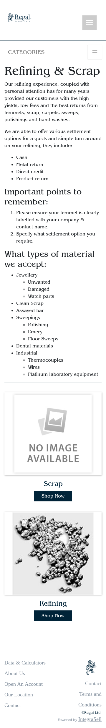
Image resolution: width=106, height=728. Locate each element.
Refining (53, 603)
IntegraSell (90, 719)
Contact (12, 705)
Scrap (53, 484)
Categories (26, 52)
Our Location (18, 695)
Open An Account (23, 684)
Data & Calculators (25, 663)
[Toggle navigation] (89, 23)
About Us (14, 673)
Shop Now (53, 496)
